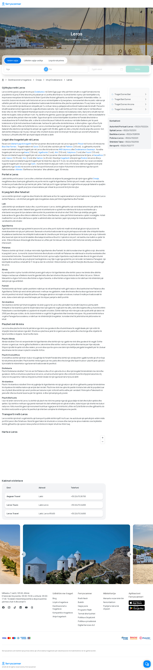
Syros (35, 146)
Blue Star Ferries (9, 146)
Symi (33, 163)
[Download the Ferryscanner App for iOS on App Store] (137, 602)
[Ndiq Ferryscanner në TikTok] (14, 607)
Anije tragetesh (59, 616)
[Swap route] (46, 69)
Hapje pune (83, 606)
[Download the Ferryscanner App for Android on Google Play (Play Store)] (137, 608)
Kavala (17, 166)
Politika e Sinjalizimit (86, 617)
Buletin (81, 602)
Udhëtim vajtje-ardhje (33, 60)
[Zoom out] (103, 442)
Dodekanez (40, 91)
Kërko (137, 69)
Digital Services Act (86, 625)
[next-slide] (130, 554)
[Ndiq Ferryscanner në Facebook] (3, 607)
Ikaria (26, 152)
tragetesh (65, 158)
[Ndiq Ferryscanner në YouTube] (26, 607)
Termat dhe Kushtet (86, 613)
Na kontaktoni (109, 602)
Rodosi (84, 158)
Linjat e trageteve (60, 602)
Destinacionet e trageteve (19, 80)
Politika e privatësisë (87, 621)
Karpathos (98, 155)
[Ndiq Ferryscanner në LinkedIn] (20, 607)
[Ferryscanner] (11, 4)
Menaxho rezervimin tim (113, 598)
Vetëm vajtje (12, 60)
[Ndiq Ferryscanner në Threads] (32, 607)
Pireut (80, 143)
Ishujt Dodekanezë (54, 80)
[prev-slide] (22, 554)
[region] (54, 455)
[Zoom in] (103, 438)
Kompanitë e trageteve (63, 612)
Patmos (69, 146)
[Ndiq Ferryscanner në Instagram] (9, 607)
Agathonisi (43, 152)
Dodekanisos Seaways (85, 149)
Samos (40, 158)
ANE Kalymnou (65, 149)
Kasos (9, 158)
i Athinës (18, 169)
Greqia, (96, 178)
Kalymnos (71, 152)
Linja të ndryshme (56, 60)
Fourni (88, 152)
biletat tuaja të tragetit (21, 143)
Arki (56, 152)
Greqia (39, 80)
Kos (24, 158)
